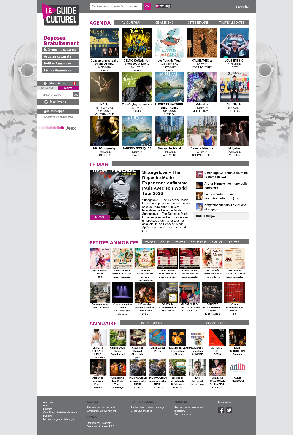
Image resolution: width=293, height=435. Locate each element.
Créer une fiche (183, 414)
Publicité (47, 415)
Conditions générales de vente (60, 412)
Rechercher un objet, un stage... (148, 407)
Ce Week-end (164, 22)
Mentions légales (52, 419)
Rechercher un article (99, 423)
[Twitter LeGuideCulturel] (230, 412)
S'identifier (242, 6)
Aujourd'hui (131, 22)
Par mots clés (216, 323)
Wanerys (69, 419)
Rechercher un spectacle (101, 407)
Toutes (234, 242)
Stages (150, 242)
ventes (180, 242)
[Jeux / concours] (58, 127)
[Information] (76, 83)
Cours (165, 242)
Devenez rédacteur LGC (100, 426)
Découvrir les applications (58, 116)
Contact (47, 409)
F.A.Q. (46, 405)
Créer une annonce (141, 410)
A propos (48, 402)
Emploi (217, 242)
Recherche (198, 242)
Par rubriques (151, 323)
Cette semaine (198, 22)
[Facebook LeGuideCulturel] (222, 412)
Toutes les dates (231, 22)
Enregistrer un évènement (101, 410)
